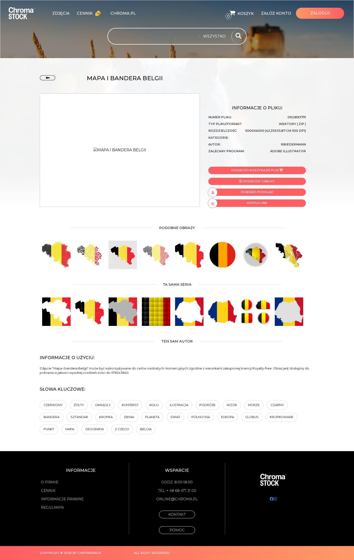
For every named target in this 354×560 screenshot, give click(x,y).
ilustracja (179, 405)
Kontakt (177, 514)
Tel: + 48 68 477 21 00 (177, 490)
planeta (152, 417)
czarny (277, 405)
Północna (200, 417)
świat (175, 417)
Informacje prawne (62, 499)
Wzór (232, 405)
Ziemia (129, 417)
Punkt (49, 429)
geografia (94, 429)
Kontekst (130, 405)
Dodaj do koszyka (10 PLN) (255, 170)
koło (154, 405)
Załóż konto (276, 13)
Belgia (145, 429)
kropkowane (281, 417)
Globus (252, 417)
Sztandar (79, 417)
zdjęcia (61, 13)
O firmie (49, 482)
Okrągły (103, 405)
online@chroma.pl (177, 499)
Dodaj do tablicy (258, 181)
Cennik (85, 13)
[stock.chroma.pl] (27, 13)
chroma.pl (123, 13)
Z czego (122, 429)
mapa (69, 429)
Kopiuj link (257, 203)
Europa (227, 417)
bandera (51, 417)
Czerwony (53, 405)
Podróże (207, 405)
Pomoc (177, 530)
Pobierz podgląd (257, 192)
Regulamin (52, 507)
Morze (254, 405)
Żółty (79, 405)
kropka (106, 417)
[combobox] (215, 36)
